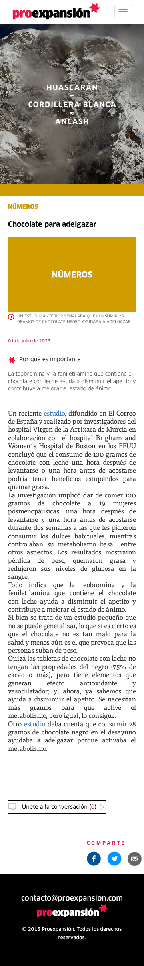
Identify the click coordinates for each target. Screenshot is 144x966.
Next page (72, 692)
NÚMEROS (23, 207)
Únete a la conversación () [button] (59, 807)
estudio (54, 413)
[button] (135, 858)
